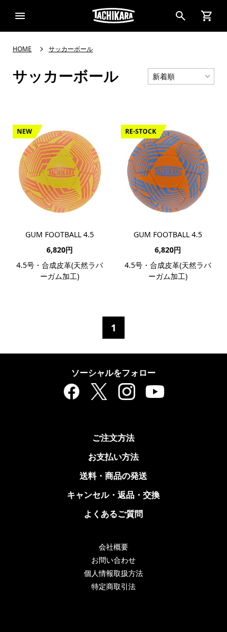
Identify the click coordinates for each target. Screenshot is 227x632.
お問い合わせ (113, 560)
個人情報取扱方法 (113, 573)
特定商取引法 (113, 586)
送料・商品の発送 (113, 475)
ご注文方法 (113, 437)
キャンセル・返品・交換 (113, 494)
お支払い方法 (113, 456)
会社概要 (113, 547)
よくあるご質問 (113, 513)
